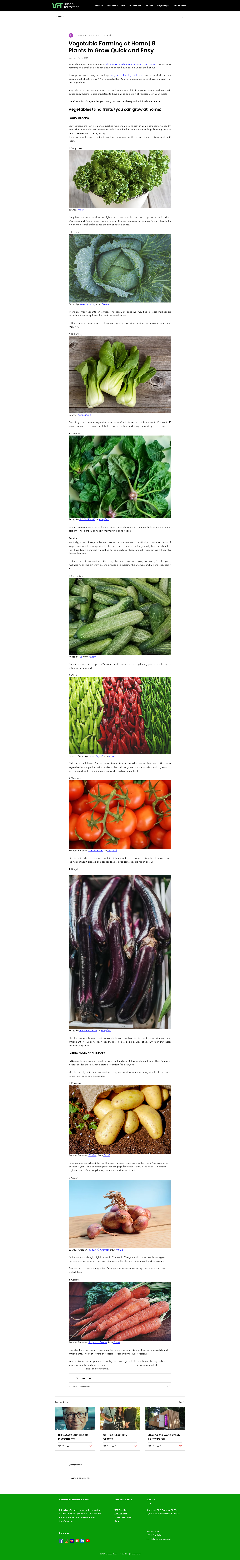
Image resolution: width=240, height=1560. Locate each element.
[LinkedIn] (82, 1541)
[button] (181, 16)
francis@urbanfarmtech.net (159, 1539)
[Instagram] (66, 1541)
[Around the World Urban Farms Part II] (165, 1418)
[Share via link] (90, 1378)
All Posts (59, 16)
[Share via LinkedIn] (83, 1378)
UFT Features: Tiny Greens (115, 1436)
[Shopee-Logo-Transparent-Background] (77, 1541)
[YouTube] (88, 1541)
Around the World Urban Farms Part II (164, 1436)
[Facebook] (61, 1541)
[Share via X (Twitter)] (76, 1378)
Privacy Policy (135, 1554)
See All (182, 1402)
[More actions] (169, 35)
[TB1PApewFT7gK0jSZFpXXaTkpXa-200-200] (72, 1541)
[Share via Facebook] (70, 1378)
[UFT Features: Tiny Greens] (120, 1418)
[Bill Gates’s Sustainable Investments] (75, 1418)
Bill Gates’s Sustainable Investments (73, 1436)
